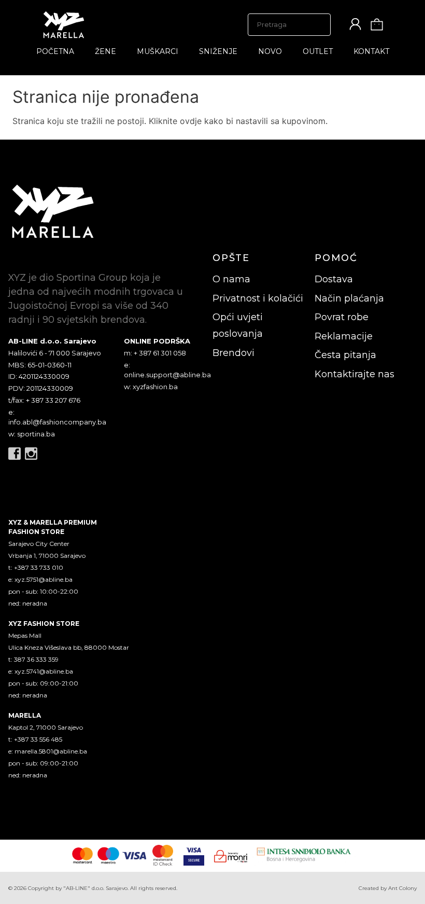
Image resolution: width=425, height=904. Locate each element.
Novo (270, 51)
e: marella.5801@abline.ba (47, 751)
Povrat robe (342, 317)
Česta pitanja (345, 355)
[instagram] (31, 453)
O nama (231, 279)
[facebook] (14, 453)
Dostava (334, 279)
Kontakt (371, 51)
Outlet (318, 51)
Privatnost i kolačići (257, 298)
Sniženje (218, 51)
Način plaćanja (349, 298)
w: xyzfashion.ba (151, 386)
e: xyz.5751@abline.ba (40, 579)
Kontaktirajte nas (354, 374)
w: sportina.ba (31, 434)
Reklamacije (344, 336)
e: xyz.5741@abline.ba (40, 671)
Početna (55, 51)
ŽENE (105, 51)
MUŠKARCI (157, 51)
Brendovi (233, 353)
